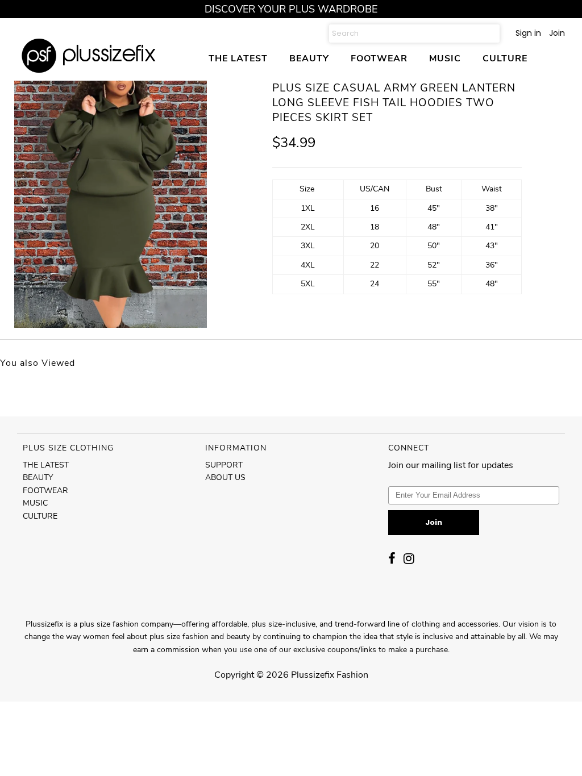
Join (557, 33)
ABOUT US (225, 477)
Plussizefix (312, 675)
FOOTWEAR (379, 58)
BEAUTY (309, 58)
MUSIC (445, 58)
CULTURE (505, 58)
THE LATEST (238, 58)
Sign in (528, 33)
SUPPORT (224, 465)
